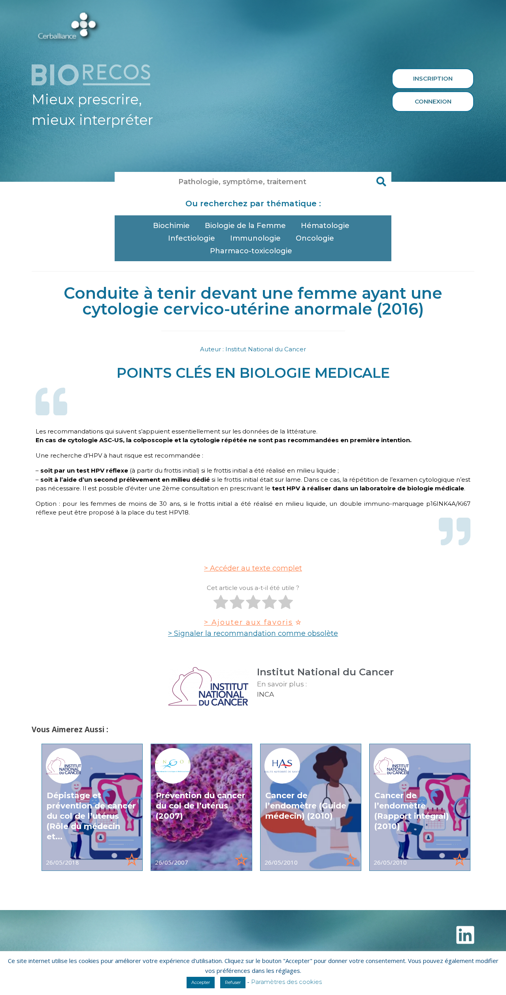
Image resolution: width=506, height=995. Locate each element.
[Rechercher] (381, 182)
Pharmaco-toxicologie (251, 251)
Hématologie (325, 225)
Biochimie (171, 225)
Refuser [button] (233, 982)
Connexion (433, 101)
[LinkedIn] (465, 935)
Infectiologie (191, 238)
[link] (92, 807)
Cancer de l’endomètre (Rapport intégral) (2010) (411, 811)
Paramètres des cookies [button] (286, 982)
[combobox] (243, 182)
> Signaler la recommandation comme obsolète (253, 633)
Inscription (433, 78)
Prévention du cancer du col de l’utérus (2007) (200, 806)
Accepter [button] (200, 982)
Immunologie (255, 238)
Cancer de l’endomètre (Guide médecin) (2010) (305, 806)
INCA (265, 694)
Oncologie (315, 238)
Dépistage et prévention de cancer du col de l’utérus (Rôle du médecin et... (91, 816)
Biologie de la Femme (245, 225)
